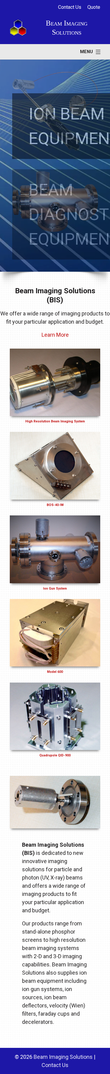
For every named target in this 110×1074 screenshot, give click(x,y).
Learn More (55, 335)
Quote (93, 7)
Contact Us (69, 7)
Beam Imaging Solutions (63, 1057)
